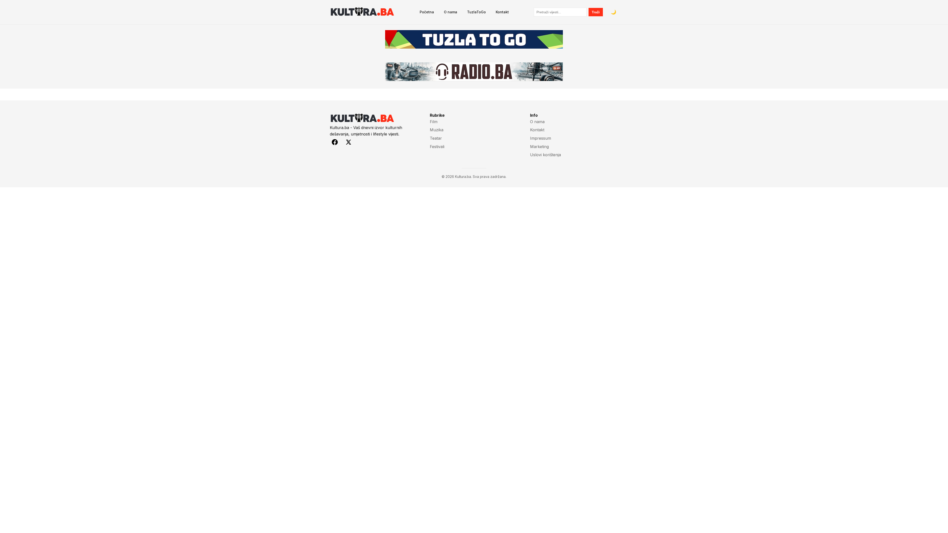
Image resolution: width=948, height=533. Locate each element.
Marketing (539, 146)
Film (433, 121)
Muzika (436, 129)
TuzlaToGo (476, 12)
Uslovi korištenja (545, 154)
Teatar (436, 138)
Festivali (437, 146)
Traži (596, 12)
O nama (450, 12)
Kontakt (502, 12)
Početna (427, 12)
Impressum (540, 138)
